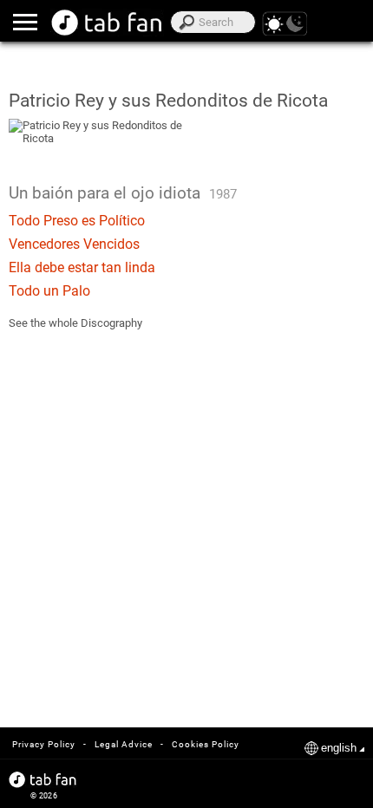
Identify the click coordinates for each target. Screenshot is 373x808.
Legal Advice (124, 744)
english (339, 747)
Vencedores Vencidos (74, 244)
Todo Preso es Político (77, 220)
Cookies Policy (205, 744)
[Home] (107, 22)
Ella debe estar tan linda (82, 267)
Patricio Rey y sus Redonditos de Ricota (168, 100)
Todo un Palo (49, 291)
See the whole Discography (75, 322)
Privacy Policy (43, 744)
